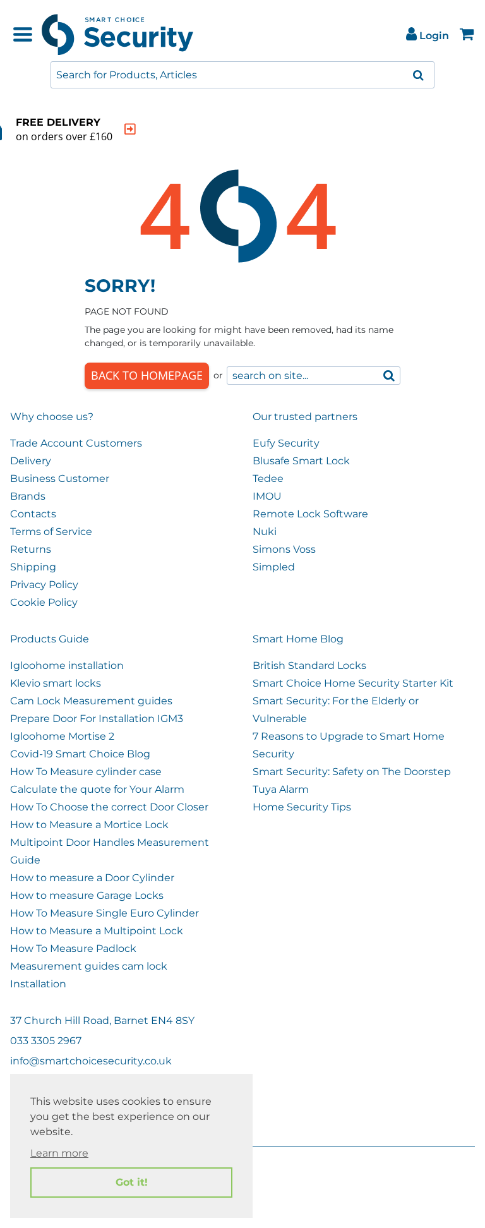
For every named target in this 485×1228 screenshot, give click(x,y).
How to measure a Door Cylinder (92, 878)
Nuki (265, 532)
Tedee (268, 479)
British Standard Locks (309, 665)
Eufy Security (286, 443)
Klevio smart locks (55, 683)
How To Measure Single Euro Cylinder (104, 913)
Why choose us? (51, 417)
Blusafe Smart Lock (301, 461)
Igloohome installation (67, 665)
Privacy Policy (44, 585)
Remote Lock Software (310, 514)
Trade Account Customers (76, 443)
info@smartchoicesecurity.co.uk (91, 1061)
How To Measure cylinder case (86, 772)
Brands (27, 496)
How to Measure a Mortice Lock (89, 825)
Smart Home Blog (298, 639)
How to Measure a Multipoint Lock (96, 931)
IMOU (267, 496)
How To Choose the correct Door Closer (109, 807)
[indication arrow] (130, 129)
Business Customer (59, 479)
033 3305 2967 (45, 1041)
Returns (30, 549)
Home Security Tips (302, 807)
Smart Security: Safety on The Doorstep (352, 772)
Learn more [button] (59, 1153)
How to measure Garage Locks (87, 895)
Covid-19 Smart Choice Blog (80, 754)
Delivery (30, 461)
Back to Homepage (147, 375)
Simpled (274, 567)
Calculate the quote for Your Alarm (97, 789)
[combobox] (242, 74)
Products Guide (49, 639)
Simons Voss (284, 549)
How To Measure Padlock (73, 948)
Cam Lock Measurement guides (91, 701)
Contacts (33, 514)
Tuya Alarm (281, 789)
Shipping (33, 567)
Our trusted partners (305, 417)
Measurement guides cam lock (88, 966)
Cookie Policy (44, 602)
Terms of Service (51, 532)
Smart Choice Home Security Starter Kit (353, 683)
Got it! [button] (132, 1182)
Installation (38, 984)
